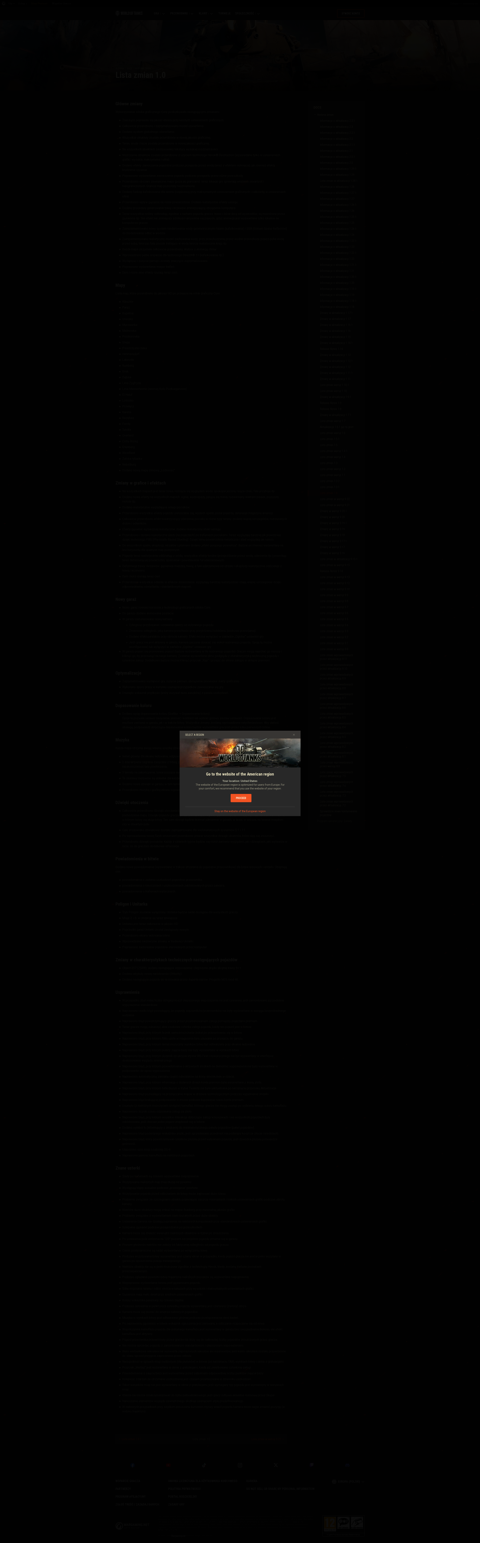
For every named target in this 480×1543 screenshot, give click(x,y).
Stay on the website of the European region (240, 811)
